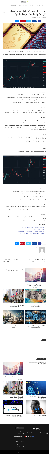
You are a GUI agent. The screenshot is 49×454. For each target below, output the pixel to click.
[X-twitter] (28, 436)
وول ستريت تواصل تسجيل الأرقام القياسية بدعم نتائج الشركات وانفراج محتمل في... (13, 305)
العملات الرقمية (20, 446)
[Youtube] (26, 436)
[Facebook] (33, 436)
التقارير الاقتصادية (20, 431)
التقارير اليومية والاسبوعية (18, 436)
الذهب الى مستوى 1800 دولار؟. (38, 229)
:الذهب (44, 239)
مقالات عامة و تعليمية (19, 438)
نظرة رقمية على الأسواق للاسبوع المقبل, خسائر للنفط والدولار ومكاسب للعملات (30, 231)
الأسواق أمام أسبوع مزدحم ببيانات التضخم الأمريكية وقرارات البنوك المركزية (35, 305)
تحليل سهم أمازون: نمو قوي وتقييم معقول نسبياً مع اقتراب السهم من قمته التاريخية (14, 416)
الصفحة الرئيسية (43, 5)
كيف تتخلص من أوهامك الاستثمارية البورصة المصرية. (13, 326)
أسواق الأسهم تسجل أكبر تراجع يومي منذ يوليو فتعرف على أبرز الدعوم (32, 233)
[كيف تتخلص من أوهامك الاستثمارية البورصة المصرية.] (13, 317)
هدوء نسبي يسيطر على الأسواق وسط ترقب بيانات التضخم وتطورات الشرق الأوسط (36, 284)
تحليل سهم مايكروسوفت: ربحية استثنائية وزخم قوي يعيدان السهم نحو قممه (13, 269)
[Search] (3, 2)
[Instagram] (31, 436)
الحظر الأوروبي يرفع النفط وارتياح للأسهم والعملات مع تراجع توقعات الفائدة (31, 227)
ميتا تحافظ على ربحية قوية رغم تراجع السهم (38, 415)
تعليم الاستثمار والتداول (19, 441)
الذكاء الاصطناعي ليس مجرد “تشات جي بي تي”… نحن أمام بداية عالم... (35, 326)
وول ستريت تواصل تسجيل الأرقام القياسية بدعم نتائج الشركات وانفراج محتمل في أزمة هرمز (14, 397)
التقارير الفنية (36, 5)
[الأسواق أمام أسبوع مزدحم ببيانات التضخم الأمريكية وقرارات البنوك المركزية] (35, 296)
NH (44, 17)
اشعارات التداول (20, 444)
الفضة (40, 239)
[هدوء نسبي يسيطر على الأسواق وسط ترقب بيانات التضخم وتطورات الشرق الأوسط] (35, 275)
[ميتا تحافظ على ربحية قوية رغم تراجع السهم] (36, 407)
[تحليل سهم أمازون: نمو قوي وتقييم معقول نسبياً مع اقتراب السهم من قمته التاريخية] (13, 407)
